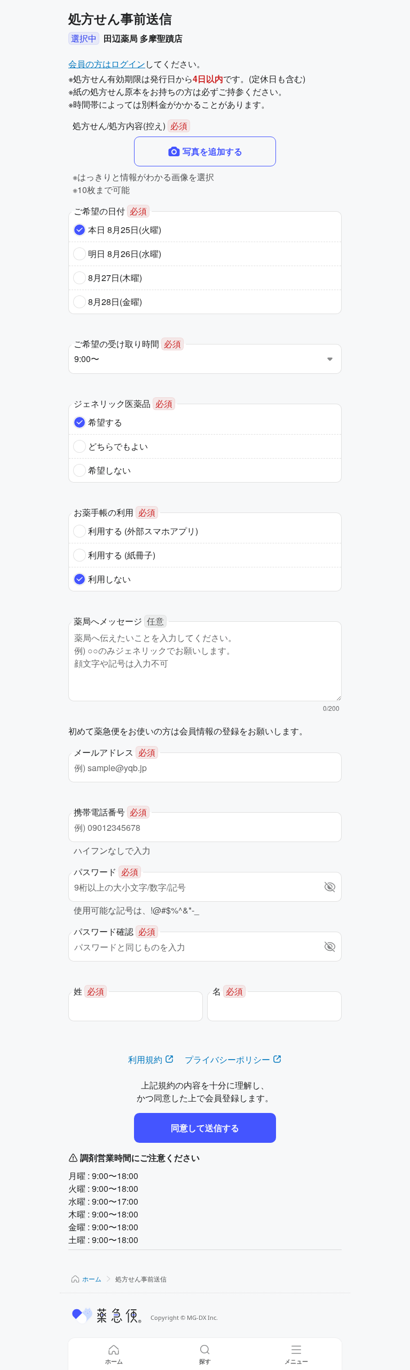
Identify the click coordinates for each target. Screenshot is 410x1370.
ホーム (91, 1278)
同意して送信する (205, 1127)
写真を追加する (212, 151)
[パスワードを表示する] (330, 887)
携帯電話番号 (110, 812)
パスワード (106, 872)
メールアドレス (114, 752)
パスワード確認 (114, 931)
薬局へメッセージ (119, 621)
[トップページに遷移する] (107, 1315)
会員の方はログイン (106, 64)
